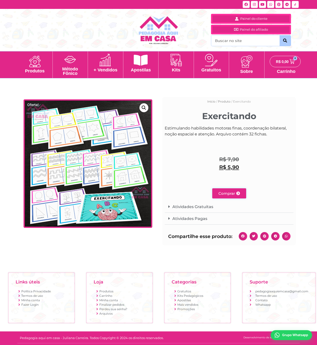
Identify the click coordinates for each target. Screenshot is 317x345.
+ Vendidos (105, 69)
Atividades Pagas (189, 218)
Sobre (246, 71)
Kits (176, 69)
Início (211, 101)
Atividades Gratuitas (192, 206)
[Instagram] (254, 4)
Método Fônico (70, 71)
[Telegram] (287, 4)
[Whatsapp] (270, 4)
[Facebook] (246, 4)
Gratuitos (211, 69)
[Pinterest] (278, 4)
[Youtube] (262, 4)
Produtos (35, 70)
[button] (143, 107)
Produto (224, 101)
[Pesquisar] (285, 40)
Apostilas (141, 69)
